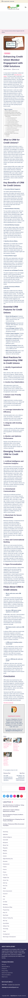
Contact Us (4, 968)
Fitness (4, 872)
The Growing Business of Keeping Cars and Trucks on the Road (13, 820)
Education (5, 861)
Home (3, 30)
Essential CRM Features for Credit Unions (13, 113)
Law (4, 899)
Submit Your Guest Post (7, 972)
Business (5, 853)
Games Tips (5, 880)
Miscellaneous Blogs (7, 907)
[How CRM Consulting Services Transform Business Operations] (8, 754)
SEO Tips (5, 920)
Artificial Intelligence (7, 837)
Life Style (5, 901)
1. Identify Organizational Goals (11, 117)
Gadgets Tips (6, 877)
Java (4, 896)
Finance (5, 869)
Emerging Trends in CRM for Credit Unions (13, 125)
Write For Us (4, 976)
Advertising (5, 831)
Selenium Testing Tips (8, 917)
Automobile (5, 839)
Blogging (5, 850)
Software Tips (6, 926)
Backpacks (5, 842)
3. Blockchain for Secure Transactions (12, 129)
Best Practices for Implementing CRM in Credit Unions (13, 116)
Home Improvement (7, 891)
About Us (4, 964)
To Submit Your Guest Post (14, 984)
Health (4, 888)
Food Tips (5, 874)
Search (22, 788)
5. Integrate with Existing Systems (12, 122)
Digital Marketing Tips (8, 858)
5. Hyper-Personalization (10, 131)
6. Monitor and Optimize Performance (12, 124)
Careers (5, 856)
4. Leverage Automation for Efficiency (12, 121)
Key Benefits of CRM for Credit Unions (12, 112)
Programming (6, 909)
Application (5, 834)
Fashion (5, 866)
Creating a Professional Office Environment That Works (13, 824)
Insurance (5, 893)
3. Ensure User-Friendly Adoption (11, 120)
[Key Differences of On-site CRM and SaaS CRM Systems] (8, 740)
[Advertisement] (14, 20)
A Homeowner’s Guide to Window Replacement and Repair (11, 810)
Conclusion (7, 134)
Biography (5, 847)
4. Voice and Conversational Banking (12, 130)
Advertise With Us (6, 966)
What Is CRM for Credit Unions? (11, 110)
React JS (5, 912)
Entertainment (6, 864)
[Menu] (25, 7)
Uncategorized (6, 934)
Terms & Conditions (6, 974)
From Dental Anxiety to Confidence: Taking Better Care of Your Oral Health (13, 806)
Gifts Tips (5, 882)
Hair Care (5, 885)
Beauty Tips (5, 845)
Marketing (5, 904)
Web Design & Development (9, 936)
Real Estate (5, 915)
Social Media (6, 923)
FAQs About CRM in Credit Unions (11, 133)
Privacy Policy (5, 970)
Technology (7, 53)
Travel (4, 931)
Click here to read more (8, 702)
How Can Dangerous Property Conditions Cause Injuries (13, 815)
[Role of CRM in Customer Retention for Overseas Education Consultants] (17, 740)
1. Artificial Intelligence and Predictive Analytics (14, 126)
